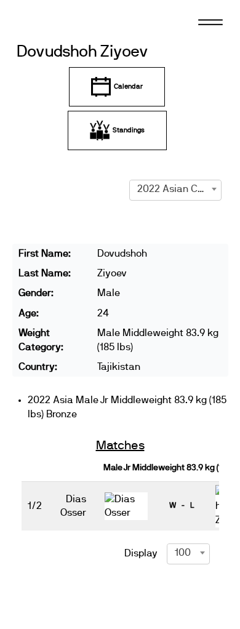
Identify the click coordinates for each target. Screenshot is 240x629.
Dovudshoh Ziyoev (83, 52)
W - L (181, 505)
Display (141, 553)
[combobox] (175, 189)
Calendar (128, 86)
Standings (129, 130)
